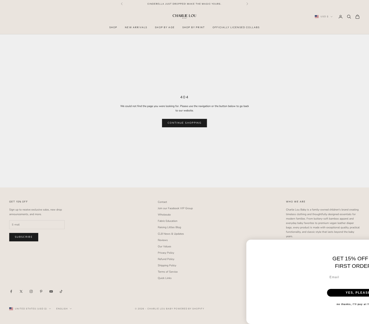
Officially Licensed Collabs (236, 27)
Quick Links (165, 278)
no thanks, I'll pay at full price (331, 299)
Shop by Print (193, 27)
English (62, 308)
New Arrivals (136, 27)
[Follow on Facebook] (11, 291)
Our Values (164, 246)
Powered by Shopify (189, 308)
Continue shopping (184, 123)
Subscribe (24, 237)
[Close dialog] (364, 234)
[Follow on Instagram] (31, 291)
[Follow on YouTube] (51, 291)
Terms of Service (168, 272)
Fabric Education (167, 221)
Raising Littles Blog (169, 227)
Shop (113, 27)
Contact (162, 202)
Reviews (163, 240)
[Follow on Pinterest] (41, 291)
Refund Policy (166, 259)
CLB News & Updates (171, 234)
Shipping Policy (167, 265)
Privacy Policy (166, 253)
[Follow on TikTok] (61, 291)
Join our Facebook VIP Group (175, 208)
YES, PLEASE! (331, 287)
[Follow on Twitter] (21, 291)
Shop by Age (165, 27)
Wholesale (164, 214)
